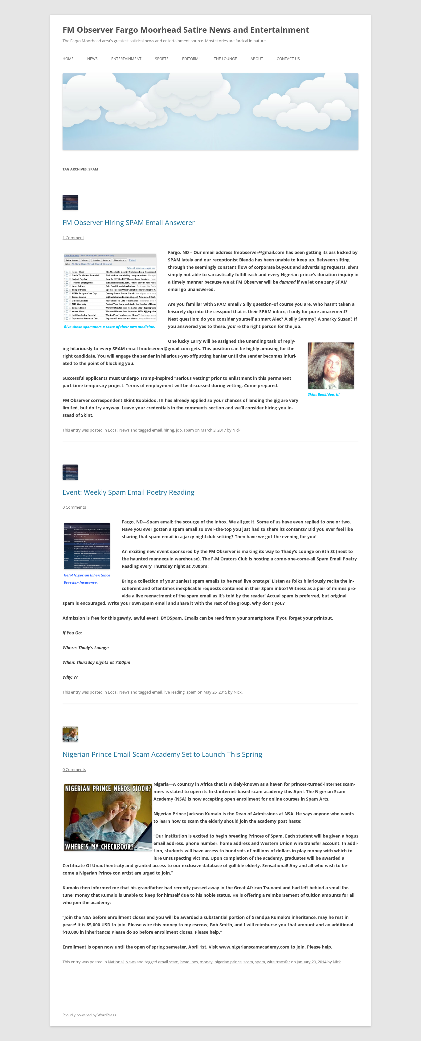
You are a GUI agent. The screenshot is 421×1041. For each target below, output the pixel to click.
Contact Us (288, 58)
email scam (168, 962)
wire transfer (278, 962)
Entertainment (126, 58)
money (206, 962)
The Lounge (225, 58)
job (179, 430)
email (157, 430)
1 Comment (73, 237)
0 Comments (74, 507)
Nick (236, 430)
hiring (169, 430)
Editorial (191, 58)
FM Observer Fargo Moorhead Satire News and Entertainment (186, 29)
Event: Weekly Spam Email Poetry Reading (128, 492)
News (92, 58)
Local (112, 430)
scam (248, 962)
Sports (162, 58)
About (257, 58)
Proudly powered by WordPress (89, 1015)
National (116, 962)
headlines (189, 962)
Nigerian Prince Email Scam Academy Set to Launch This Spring (162, 754)
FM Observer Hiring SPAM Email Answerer (129, 222)
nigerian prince (228, 962)
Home (68, 58)
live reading (174, 692)
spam (189, 430)
